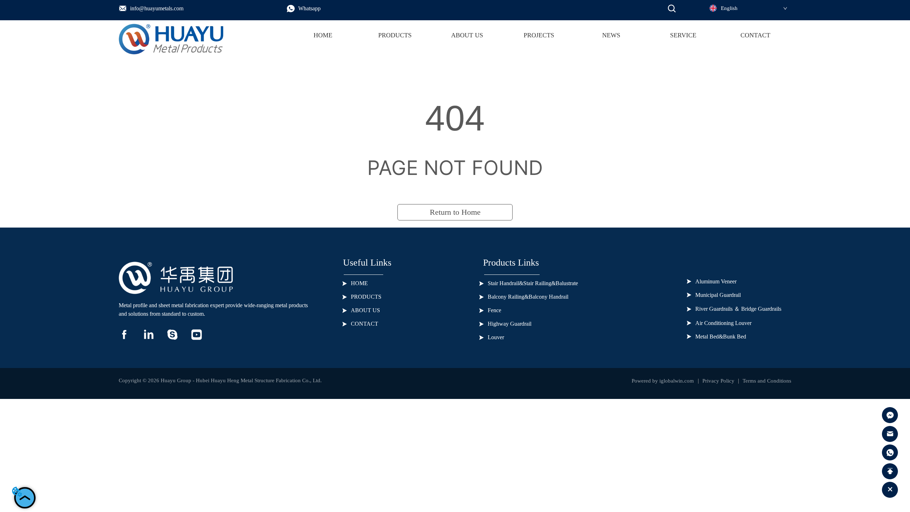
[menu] (539, 35)
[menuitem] (395, 35)
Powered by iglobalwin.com (663, 381)
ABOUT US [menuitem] (467, 35)
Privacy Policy (718, 381)
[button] (395, 35)
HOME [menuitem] (323, 35)
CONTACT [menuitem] (755, 35)
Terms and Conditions (767, 381)
